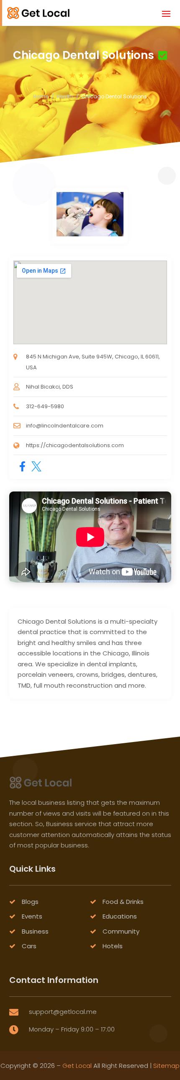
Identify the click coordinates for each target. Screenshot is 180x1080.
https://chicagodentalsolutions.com (75, 445)
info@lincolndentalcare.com (64, 426)
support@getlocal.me (63, 1011)
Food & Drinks (123, 901)
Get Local (77, 1065)
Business (35, 931)
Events (32, 916)
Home (40, 96)
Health (65, 96)
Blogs (30, 901)
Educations (120, 916)
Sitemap (166, 1065)
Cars (29, 946)
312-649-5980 (45, 406)
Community (121, 931)
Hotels (113, 946)
